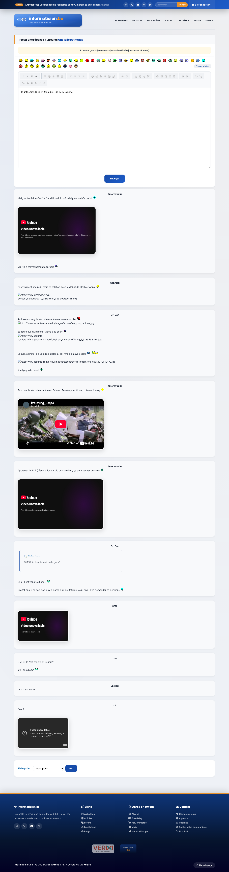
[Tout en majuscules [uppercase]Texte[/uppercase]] (23, 83)
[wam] (120, 60)
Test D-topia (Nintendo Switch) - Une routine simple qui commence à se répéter (86, 4)
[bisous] (43, 60)
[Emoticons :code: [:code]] (105, 76)
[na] (37, 66)
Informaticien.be (23, 864)
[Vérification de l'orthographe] (127, 76)
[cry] (115, 60)
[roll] (54, 66)
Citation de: (32, 556)
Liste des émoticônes (202, 66)
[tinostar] (65, 66)
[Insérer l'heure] (166, 76)
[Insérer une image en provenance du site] (62, 76)
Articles (88, 818)
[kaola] (20, 66)
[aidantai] (70, 60)
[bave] (65, 60)
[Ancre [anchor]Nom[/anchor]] (53, 76)
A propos (183, 818)
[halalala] (197, 60)
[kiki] (142, 60)
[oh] (87, 60)
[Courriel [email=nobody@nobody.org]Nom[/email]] (45, 76)
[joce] (153, 60)
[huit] (192, 60)
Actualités (89, 814)
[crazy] (26, 60)
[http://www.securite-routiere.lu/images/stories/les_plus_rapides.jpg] (56, 323)
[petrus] (32, 60)
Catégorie (24, 768)
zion (38, 556)
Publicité (183, 822)
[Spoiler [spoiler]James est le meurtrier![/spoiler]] (201, 76)
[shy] (109, 60)
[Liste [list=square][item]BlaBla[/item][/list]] (183, 76)
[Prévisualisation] (122, 76)
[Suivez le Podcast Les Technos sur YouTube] (137, 4)
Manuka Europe (139, 831)
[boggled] (59, 60)
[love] (48, 66)
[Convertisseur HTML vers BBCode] (109, 76)
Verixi (134, 827)
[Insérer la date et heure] (170, 76)
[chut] (164, 60)
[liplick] (32, 66)
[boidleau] (159, 60)
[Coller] (140, 76)
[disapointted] (103, 60)
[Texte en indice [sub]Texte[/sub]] (36, 83)
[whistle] (43, 66)
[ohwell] (59, 66)
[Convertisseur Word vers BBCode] (113, 76)
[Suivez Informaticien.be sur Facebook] (125, 4)
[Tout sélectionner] (148, 76)
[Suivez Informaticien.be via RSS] (150, 4)
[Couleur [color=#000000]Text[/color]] (92, 76)
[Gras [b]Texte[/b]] (23, 76)
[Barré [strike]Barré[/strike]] (36, 76)
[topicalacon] (70, 66)
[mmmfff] (26, 66)
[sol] (126, 60)
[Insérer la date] (161, 76)
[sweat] (76, 66)
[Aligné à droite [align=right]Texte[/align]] (79, 76)
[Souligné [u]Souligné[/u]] (32, 76)
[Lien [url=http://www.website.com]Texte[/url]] (49, 76)
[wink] (131, 60)
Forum (87, 822)
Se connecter (202, 4)
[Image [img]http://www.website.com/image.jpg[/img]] (58, 76)
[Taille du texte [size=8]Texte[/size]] (44, 83)
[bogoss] (54, 60)
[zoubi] (20, 60)
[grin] (98, 60)
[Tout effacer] (157, 76)
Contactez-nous (187, 814)
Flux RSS (183, 831)
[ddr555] (170, 60)
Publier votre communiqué (193, 827)
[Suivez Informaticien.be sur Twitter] (131, 4)
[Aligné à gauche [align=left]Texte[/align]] (71, 76)
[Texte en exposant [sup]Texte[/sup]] (40, 83)
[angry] (92, 60)
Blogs (87, 831)
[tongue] (81, 60)
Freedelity (136, 818)
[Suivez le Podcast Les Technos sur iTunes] (144, 4)
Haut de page (205, 865)
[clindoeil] (37, 60)
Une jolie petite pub (70, 39)
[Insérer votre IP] (174, 76)
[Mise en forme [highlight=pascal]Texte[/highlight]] (97, 76)
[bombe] (48, 60)
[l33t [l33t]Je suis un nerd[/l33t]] (32, 83)
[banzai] (148, 60)
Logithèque (90, 827)
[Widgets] (101, 76)
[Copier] (136, 76)
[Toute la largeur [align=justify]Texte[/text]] (83, 76)
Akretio (135, 814)
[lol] (203, 60)
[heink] (186, 60)
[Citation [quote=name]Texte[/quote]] (196, 76)
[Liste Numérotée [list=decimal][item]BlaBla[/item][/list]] (187, 76)
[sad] (137, 60)
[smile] (76, 60)
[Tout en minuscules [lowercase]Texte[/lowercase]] (28, 83)
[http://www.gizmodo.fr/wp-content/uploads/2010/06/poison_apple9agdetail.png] (62, 297)
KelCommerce (139, 822)
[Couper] (144, 76)
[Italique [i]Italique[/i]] (28, 76)
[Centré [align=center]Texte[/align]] (75, 76)
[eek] (181, 60)
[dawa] (175, 60)
